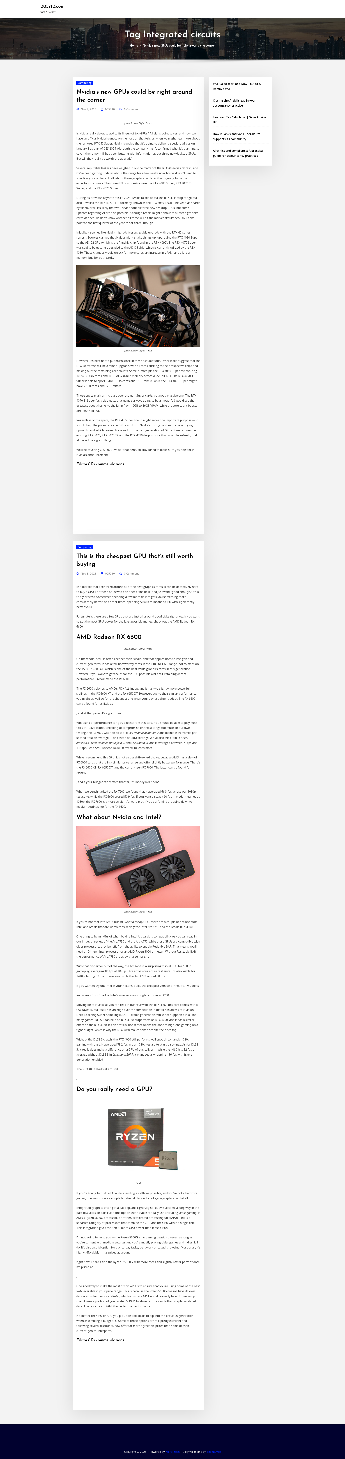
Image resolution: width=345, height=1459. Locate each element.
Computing (84, 82)
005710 (110, 109)
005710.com (52, 6)
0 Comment (131, 109)
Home (134, 45)
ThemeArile (214, 1451)
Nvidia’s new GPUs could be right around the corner (179, 45)
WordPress (172, 1451)
